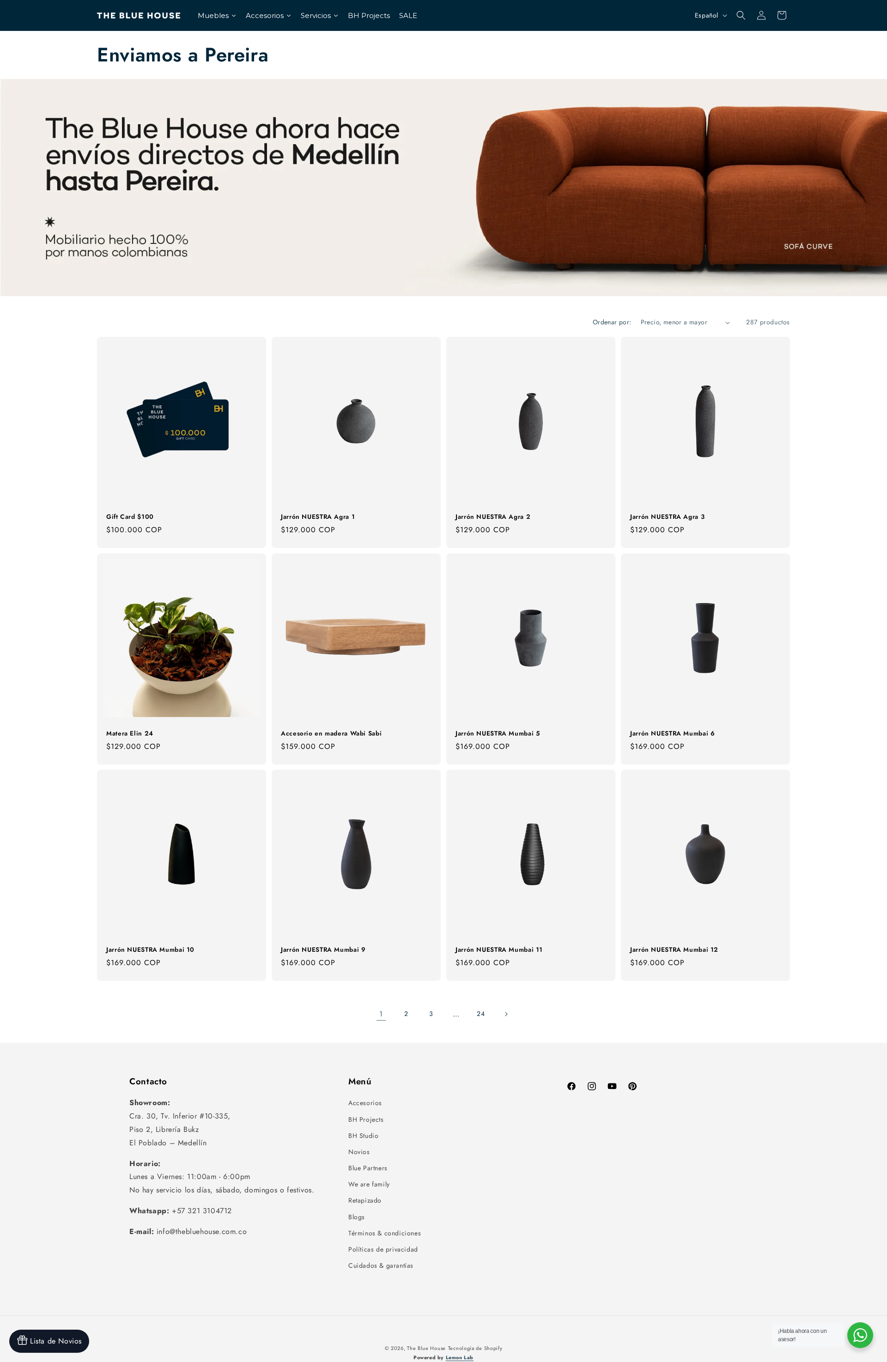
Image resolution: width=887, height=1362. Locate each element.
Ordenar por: (612, 322)
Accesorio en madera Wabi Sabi (331, 734)
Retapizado (365, 1200)
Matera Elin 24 (129, 734)
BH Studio (363, 1135)
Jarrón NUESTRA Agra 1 (318, 517)
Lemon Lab (460, 1357)
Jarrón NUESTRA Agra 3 (667, 517)
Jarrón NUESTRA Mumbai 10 (150, 950)
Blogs (356, 1217)
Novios (359, 1151)
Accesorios (365, 1102)
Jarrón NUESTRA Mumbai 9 (323, 950)
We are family (369, 1184)
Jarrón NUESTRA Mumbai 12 (674, 950)
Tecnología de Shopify (475, 1348)
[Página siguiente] (506, 1014)
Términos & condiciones (384, 1233)
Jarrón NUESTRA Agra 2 (493, 517)
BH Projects (366, 1119)
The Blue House (426, 1348)
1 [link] (381, 1014)
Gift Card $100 (130, 517)
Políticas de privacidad (383, 1249)
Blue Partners (368, 1168)
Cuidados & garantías (380, 1265)
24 (481, 1013)
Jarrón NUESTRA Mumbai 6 (672, 734)
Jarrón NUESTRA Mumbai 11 (499, 950)
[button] (741, 15)
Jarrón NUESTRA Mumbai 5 (498, 734)
